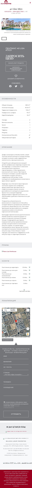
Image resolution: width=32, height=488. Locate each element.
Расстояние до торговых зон (10, 284)
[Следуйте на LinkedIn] (21, 458)
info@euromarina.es (18, 450)
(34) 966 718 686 (17, 448)
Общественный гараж (9, 137)
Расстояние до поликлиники (6, 274)
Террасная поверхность (9, 110)
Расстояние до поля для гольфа (9, 271)
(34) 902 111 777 (9, 448)
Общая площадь (7, 105)
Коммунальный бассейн (9, 135)
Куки (26, 455)
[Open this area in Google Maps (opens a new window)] (4, 336)
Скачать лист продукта (16, 63)
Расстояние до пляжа (9, 277)
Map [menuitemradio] (5, 310)
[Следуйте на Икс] (12, 458)
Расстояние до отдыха (9, 280)
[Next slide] (28, 24)
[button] (4, 38)
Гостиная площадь (8, 107)
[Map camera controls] (27, 328)
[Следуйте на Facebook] (10, 458)
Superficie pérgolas (7, 115)
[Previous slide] (4, 24)
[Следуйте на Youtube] (19, 458)
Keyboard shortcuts (11, 336)
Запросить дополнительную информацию (16, 69)
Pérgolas (4, 132)
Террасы (4, 130)
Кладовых (5, 127)
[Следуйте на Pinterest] (17, 458)
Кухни (4, 125)
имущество (18, 11)
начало (8, 11)
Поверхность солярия (9, 112)
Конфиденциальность (18, 455)
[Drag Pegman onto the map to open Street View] (27, 334)
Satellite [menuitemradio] (12, 310)
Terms (28, 336)
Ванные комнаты (7, 122)
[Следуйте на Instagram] (14, 458)
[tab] (3, 27)
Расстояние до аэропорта (10, 267)
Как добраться (8, 339)
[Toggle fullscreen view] (27, 310)
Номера (4, 120)
